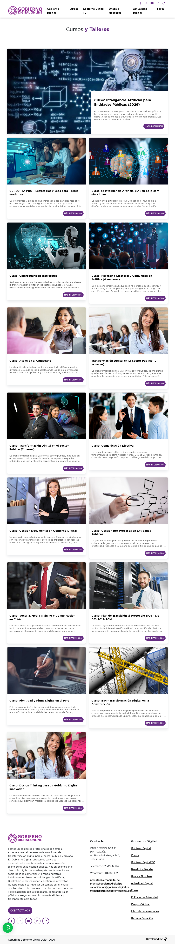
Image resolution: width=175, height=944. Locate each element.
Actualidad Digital (140, 10)
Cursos (74, 8)
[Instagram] (146, 3)
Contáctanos (20, 910)
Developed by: (155, 939)
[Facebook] (141, 3)
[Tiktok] (163, 3)
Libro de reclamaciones (145, 911)
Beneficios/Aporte (142, 869)
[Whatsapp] (8, 928)
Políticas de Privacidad (144, 897)
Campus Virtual (140, 904)
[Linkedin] (158, 3)
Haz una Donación (142, 918)
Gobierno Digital (53, 10)
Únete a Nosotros (115, 10)
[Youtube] (152, 3)
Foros (161, 8)
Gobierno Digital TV (93, 10)
